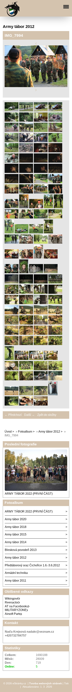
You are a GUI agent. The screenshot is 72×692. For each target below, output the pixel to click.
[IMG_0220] (55, 161)
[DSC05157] (41, 130)
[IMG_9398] (11, 333)
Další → (29, 414)
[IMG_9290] (55, 313)
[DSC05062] (55, 120)
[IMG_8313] (11, 257)
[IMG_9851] (53, 394)
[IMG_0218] (41, 161)
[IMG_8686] (51, 272)
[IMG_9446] (11, 344)
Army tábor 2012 (49, 431)
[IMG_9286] (41, 313)
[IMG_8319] (26, 257)
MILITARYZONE (16, 610)
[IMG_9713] (41, 369)
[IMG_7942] (41, 192)
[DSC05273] (55, 141)
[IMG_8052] (11, 217)
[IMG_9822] (26, 394)
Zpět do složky (46, 414)
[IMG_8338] (51, 257)
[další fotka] (36, 90)
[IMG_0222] (11, 171)
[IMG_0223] (26, 171)
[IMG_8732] (41, 282)
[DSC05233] (26, 141)
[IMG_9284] (11, 313)
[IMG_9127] (11, 303)
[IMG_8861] (55, 282)
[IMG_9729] (55, 369)
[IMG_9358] (26, 323)
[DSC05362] (11, 151)
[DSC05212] (11, 141)
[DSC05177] (55, 130)
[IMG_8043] (48, 207)
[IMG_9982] (26, 404)
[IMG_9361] (41, 323)
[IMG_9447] (26, 344)
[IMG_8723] (26, 282)
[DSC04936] (11, 120)
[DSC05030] (41, 120)
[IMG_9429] (26, 333)
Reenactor (11, 602)
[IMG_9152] (41, 303)
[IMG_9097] (26, 292)
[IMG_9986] (41, 404)
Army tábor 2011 (15, 580)
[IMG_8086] (41, 217)
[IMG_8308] (55, 242)
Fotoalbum (25, 431)
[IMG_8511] (11, 272)
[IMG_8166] (21, 232)
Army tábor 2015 (15, 534)
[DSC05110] (11, 130)
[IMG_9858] (11, 404)
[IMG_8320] (38, 257)
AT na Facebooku (16, 606)
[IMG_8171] (36, 232)
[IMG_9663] (51, 359)
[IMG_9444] (55, 333)
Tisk (66, 683)
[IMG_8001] (36, 207)
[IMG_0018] (55, 151)
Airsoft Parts (13, 613)
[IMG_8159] (9, 232)
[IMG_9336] (11, 323)
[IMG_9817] (11, 394)
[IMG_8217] (41, 242)
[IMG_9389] (55, 323)
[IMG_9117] (41, 292)
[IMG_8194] (11, 242)
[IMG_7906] (41, 182)
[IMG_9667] (11, 369)
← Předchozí (13, 414)
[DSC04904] (41, 110)
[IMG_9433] (41, 333)
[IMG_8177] (48, 232)
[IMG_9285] (26, 313)
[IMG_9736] (11, 379)
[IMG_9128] (26, 303)
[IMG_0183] (26, 161)
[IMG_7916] (11, 192)
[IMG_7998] (23, 207)
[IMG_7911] (55, 182)
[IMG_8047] (58, 207)
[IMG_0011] (41, 151)
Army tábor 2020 (15, 519)
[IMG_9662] (36, 359)
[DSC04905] (55, 110)
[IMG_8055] (26, 217)
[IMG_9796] (41, 379)
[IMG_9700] (26, 369)
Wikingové (12, 598)
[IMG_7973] (55, 192)
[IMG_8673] (36, 272)
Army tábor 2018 (15, 526)
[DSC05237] (41, 141)
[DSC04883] (11, 110)
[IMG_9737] (26, 379)
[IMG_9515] (55, 344)
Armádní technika (16, 572)
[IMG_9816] (55, 379)
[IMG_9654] (9, 359)
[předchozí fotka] (36, 43)
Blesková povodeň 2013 (21, 549)
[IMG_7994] (11, 207)
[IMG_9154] (55, 303)
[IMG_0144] (11, 161)
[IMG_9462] (41, 344)
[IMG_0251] (26, 182)
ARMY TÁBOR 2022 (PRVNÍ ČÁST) (29, 493)
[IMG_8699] (11, 282)
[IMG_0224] (41, 171)
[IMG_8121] (55, 217)
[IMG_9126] (55, 292)
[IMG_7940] (26, 192)
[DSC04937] (26, 120)
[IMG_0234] (11, 182)
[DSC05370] (26, 151)
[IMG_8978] (11, 292)
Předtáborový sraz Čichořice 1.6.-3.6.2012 (32, 565)
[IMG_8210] (26, 242)
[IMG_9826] (41, 394)
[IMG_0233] (55, 171)
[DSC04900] (26, 110)
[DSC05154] (26, 130)
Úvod (8, 431)
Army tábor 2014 (15, 542)
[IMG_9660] (21, 359)
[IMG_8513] (23, 272)
